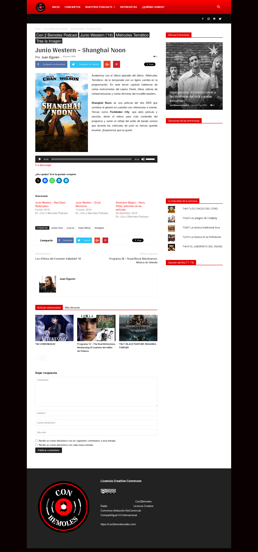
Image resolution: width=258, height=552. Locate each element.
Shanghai (99, 227)
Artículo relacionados (49, 307)
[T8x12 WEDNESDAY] (54, 328)
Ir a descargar (43, 165)
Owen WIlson (84, 227)
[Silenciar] (143, 159)
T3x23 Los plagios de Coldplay (200, 218)
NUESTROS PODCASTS (98, 7)
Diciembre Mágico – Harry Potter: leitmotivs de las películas (130, 206)
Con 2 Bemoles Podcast (56, 35)
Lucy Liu (70, 227)
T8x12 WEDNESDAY (45, 344)
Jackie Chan (57, 227)
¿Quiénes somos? (153, 7)
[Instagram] (208, 18)
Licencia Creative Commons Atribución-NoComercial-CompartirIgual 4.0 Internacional (127, 510)
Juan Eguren (50, 57)
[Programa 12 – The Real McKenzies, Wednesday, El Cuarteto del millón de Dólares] (96, 328)
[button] (218, 7)
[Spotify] (214, 18)
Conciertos (72, 7)
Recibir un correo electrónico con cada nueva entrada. (66, 445)
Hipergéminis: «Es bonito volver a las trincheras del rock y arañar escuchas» (193, 96)
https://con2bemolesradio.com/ (118, 524)
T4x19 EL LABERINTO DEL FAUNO (202, 246)
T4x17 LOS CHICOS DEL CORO (200, 208)
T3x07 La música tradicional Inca (201, 227)
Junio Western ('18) (96, 35)
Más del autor (72, 307)
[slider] (151, 159)
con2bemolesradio (179, 105)
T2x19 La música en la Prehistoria (202, 237)
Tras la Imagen (48, 40)
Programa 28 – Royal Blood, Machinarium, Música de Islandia (133, 260)
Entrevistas (128, 7)
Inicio (56, 7)
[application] (96, 159)
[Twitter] (220, 18)
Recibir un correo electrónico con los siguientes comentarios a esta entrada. (77, 440)
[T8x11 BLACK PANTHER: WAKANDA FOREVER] (138, 328)
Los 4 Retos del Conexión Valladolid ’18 (58, 258)
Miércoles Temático (132, 35)
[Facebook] (202, 18)
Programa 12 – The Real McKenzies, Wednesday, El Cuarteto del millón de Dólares (96, 347)
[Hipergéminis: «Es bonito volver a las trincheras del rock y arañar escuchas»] (194, 77)
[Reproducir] (40, 159)
